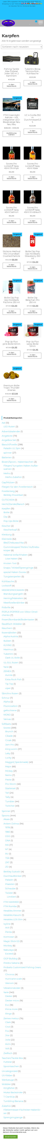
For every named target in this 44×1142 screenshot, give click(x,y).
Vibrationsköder (12, 988)
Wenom (9, 983)
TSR (7, 858)
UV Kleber (7, 1075)
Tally (7, 797)
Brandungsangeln (13, 594)
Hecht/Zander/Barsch (13, 504)
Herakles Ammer (12, 910)
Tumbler (9, 801)
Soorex (7, 728)
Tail (7, 793)
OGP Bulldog (10, 958)
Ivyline (7, 924)
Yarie (6, 667)
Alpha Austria (11, 636)
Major (8, 766)
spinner (8, 453)
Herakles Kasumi (12, 915)
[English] (24, 3)
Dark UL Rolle (12, 658)
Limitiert (11, 896)
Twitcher (10, 806)
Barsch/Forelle (9, 444)
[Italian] (31, 3)
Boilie (6, 512)
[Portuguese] (33, 3)
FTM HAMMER (11, 902)
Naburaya (9, 950)
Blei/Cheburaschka (14, 542)
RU (6, 853)
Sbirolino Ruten (10, 693)
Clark (8, 1022)
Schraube (10, 888)
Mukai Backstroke (13, 1092)
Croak (8, 740)
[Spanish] (37, 3)
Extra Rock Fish (13, 679)
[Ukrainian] (41, 3)
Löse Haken (11, 558)
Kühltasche (8, 581)
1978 (7, 827)
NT (6, 849)
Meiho (7, 473)
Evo (7, 1005)
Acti (7, 927)
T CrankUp (9, 1097)
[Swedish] (39, 3)
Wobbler (6, 1084)
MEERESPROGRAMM (13, 590)
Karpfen (6, 508)
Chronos (9, 974)
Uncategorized (9, 1071)
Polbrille (6, 607)
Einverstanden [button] (10, 1137)
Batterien (7, 457)
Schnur (6, 698)
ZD (6, 867)
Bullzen (7, 641)
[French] (26, 3)
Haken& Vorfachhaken (16, 555)
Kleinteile (7, 539)
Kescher (6, 526)
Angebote (7, 436)
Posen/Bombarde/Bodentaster (18, 619)
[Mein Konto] (32, 23)
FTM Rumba (10, 906)
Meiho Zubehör (13, 477)
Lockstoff (6, 585)
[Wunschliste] (29, 23)
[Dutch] (22, 3)
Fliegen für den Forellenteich (17, 487)
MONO (7, 715)
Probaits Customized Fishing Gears (22, 967)
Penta (8, 932)
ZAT (7, 862)
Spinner (6, 811)
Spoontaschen (11, 1066)
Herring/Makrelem (13, 598)
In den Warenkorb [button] (11, 85)
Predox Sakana (11, 963)
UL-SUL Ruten (11, 662)
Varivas (7, 719)
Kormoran (9, 937)
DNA (7, 840)
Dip (5, 517)
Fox (7, 1031)
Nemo (8, 775)
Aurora (8, 675)
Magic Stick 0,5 (11, 941)
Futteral (8, 1062)
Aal (3, 423)
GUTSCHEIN (8, 500)
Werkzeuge (8, 1080)
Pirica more (11, 1009)
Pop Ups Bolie (11, 521)
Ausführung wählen (11, 134)
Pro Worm (10, 784)
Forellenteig (8, 491)
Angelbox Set (9, 440)
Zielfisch (8, 1053)
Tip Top (9, 684)
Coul (7, 1026)
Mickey (9, 771)
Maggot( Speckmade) (16, 762)
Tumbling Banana (13, 1101)
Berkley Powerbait (13, 495)
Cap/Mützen (8, 482)
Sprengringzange (13, 1117)
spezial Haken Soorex (15, 572)
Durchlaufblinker (13, 876)
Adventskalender (11, 431)
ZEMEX (7, 671)
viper (8, 688)
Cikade (9, 736)
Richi (8, 1044)
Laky (7, 753)
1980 (7, 832)
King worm (11, 749)
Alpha (7, 701)
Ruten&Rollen (9, 632)
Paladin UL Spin (12, 448)
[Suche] (27, 23)
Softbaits (6, 724)
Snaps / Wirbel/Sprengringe (18, 568)
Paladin (9, 880)
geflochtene (10, 710)
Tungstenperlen (12, 576)
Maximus (8, 649)
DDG (7, 836)
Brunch (9, 731)
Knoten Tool (10, 563)
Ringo (8, 1013)
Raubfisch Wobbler (12, 624)
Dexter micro (12, 1000)
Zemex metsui (11, 1018)
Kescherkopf (10, 530)
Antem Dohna (11, 823)
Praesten (10, 884)
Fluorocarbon (11, 706)
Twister (9, 893)
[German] (28, 3)
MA (7, 845)
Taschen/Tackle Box (12, 1058)
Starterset (10, 788)
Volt (7, 1048)
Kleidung (7, 534)
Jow (7, 1035)
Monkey (8, 945)
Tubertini (8, 654)
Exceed (9, 953)
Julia (7, 1040)
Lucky (8, 758)
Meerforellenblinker (14, 602)
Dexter (8, 996)
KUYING (8, 645)
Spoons (6, 815)
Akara (7, 819)
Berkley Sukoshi (12, 871)
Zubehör (6, 1106)
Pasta (8, 779)
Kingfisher (9, 1088)
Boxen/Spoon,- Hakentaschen (18, 462)
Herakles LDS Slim (13, 919)
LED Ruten (9, 426)
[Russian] (35, 3)
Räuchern (7, 628)
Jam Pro (9, 744)
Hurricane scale (13, 979)
